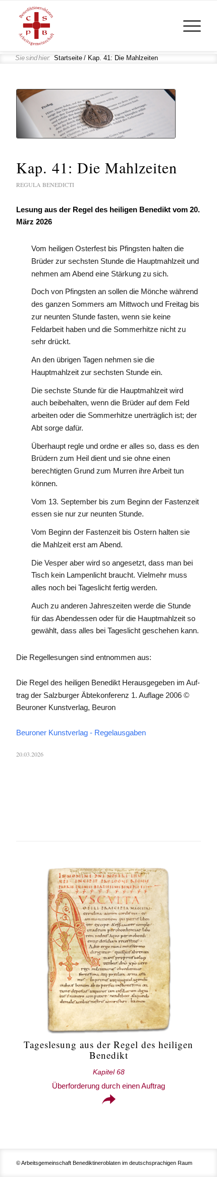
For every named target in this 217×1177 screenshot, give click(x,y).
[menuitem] (187, 26)
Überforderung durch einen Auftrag (108, 1079)
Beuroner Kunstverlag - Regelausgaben (81, 732)
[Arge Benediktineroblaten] (90, 26)
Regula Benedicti (45, 184)
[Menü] (187, 26)
